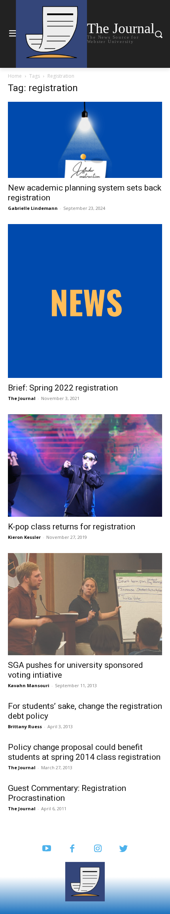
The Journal (22, 398)
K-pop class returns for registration (71, 526)
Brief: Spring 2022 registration (63, 388)
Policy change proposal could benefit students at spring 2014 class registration (84, 752)
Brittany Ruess (25, 726)
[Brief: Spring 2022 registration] (85, 301)
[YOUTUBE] (46, 849)
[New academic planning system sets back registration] (85, 140)
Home (15, 76)
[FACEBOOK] (72, 849)
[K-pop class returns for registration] (85, 465)
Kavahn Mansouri (28, 685)
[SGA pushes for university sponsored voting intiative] (85, 604)
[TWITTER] (123, 849)
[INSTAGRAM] (98, 849)
